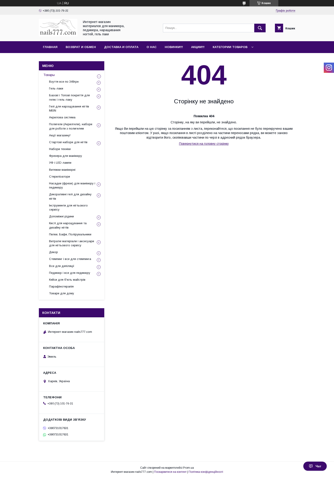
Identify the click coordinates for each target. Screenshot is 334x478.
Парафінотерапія (61, 286)
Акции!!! (197, 47)
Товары (49, 75)
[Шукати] (260, 28)
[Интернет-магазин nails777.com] (58, 35)
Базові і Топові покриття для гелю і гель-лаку (69, 97)
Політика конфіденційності (206, 471)
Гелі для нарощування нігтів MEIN (69, 108)
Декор (53, 252)
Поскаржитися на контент (170, 471)
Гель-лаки (56, 88)
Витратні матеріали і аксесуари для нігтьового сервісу (71, 243)
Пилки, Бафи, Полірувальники (70, 234)
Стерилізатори (59, 176)
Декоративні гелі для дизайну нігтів (70, 196)
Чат (318, 466)
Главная (50, 47)
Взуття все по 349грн (64, 81)
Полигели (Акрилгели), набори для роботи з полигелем (70, 126)
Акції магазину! (59, 135)
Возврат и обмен (81, 47)
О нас (152, 47)
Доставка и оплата (121, 47)
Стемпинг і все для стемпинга (70, 259)
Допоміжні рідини (61, 216)
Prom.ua (188, 467)
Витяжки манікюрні (62, 169)
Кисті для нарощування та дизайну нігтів (68, 225)
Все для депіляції (61, 266)
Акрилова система (62, 117)
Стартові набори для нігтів (68, 142)
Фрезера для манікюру (65, 156)
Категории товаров (230, 47)
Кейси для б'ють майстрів (67, 279)
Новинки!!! (174, 47)
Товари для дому (61, 293)
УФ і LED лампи (60, 162)
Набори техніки (60, 149)
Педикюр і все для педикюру (69, 273)
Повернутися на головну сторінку (204, 143)
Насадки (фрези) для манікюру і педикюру (72, 185)
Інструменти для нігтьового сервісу (68, 207)
